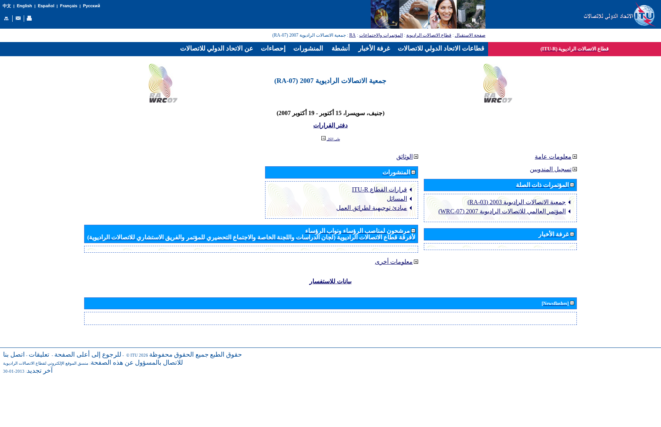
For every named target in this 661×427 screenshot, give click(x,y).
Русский (91, 5)
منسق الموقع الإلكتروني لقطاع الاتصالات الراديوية (45, 363)
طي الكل (333, 139)
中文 (7, 6)
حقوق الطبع (226, 354)
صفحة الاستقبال (470, 35)
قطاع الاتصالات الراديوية (428, 35)
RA (352, 35)
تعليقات (39, 354)
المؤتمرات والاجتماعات (381, 35)
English (24, 5)
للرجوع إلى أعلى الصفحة (87, 354)
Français (68, 5)
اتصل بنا (14, 354)
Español (46, 5)
